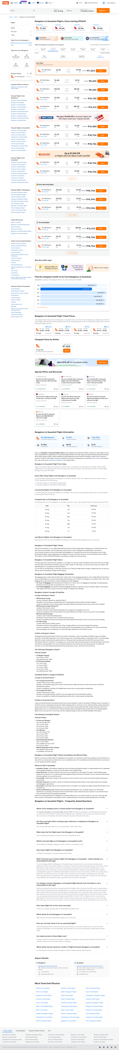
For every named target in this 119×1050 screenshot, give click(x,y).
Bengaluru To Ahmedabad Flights (19, 111)
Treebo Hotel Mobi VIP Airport (18, 245)
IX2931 (41, 82)
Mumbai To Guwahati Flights (18, 134)
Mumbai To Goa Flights (43, 988)
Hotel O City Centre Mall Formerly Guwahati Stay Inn (19, 309)
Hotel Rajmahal (15, 295)
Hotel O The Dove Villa (16, 316)
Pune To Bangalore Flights (93, 1020)
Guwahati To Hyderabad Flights (19, 173)
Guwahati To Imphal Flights (18, 171)
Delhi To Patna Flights (67, 1010)
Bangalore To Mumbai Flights (94, 1006)
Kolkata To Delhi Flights (93, 999)
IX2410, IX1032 (43, 164)
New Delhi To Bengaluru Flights (19, 192)
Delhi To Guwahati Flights (43, 1020)
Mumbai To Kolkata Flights (69, 1002)
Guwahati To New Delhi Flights (19, 162)
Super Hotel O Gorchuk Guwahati (19, 293)
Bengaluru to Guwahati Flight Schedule (21, 231)
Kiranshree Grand (15, 260)
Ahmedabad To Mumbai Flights (70, 1017)
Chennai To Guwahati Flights (18, 141)
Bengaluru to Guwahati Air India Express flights (19, 87)
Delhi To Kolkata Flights (68, 999)
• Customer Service (56, 1047)
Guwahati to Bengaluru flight (57, 460)
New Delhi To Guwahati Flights (19, 130)
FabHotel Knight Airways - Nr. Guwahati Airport (21, 267)
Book (101, 71)
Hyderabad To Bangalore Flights (95, 995)
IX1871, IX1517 (43, 108)
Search (102, 10)
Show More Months (42, 307)
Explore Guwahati (15, 226)
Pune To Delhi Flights (92, 991)
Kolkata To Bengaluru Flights (18, 196)
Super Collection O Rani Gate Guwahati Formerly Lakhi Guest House (21, 278)
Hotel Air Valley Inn (15, 248)
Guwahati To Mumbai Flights (18, 166)
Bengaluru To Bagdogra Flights (19, 116)
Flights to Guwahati (16, 222)
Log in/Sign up (111, 3)
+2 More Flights (72, 253)
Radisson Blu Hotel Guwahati (18, 243)
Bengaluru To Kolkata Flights (18, 104)
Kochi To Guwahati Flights (17, 148)
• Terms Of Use (45, 1047)
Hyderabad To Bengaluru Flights (19, 199)
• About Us (63, 1047)
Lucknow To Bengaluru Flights (18, 210)
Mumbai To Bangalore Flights (94, 1002)
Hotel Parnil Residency (17, 264)
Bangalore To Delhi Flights (44, 995)
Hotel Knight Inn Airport (17, 250)
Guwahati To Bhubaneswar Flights (20, 182)
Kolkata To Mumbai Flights (69, 1013)
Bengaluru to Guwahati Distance (19, 233)
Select (67, 350)
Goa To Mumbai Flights (93, 1013)
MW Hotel (13, 306)
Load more (72, 178)
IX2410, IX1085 (43, 145)
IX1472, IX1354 (43, 99)
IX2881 (41, 91)
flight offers (78, 826)
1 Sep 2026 (95, 437)
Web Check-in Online (16, 229)
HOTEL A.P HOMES (15, 299)
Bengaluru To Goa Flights (17, 102)
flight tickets (96, 458)
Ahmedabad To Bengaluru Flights (19, 201)
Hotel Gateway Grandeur (17, 291)
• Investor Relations (69, 1047)
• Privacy (40, 1047)
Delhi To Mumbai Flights (93, 988)
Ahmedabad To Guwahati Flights (19, 146)
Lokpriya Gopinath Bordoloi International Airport (90, 966)
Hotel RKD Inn (14, 273)
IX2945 (43, 71)
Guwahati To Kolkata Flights (18, 164)
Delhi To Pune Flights (67, 995)
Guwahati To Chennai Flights (18, 169)
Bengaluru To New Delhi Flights (19, 100)
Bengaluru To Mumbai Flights (18, 113)
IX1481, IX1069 (43, 173)
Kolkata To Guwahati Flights (18, 132)
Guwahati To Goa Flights (17, 178)
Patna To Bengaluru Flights (18, 208)
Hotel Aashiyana (15, 275)
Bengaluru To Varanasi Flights (18, 107)
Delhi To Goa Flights (42, 991)
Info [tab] (49, 1030)
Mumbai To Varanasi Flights (94, 1010)
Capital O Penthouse (16, 258)
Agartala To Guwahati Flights (18, 150)
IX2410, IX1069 (43, 136)
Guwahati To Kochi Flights (17, 175)
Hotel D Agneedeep (16, 312)
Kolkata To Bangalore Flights (44, 1013)
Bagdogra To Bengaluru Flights (19, 205)
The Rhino (13, 262)
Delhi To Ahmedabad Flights (44, 1006)
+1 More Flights (72, 215)
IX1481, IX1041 (45, 200)
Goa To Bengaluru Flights (17, 203)
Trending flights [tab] (20, 1030)
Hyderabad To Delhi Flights (69, 1006)
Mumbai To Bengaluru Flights (18, 194)
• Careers (50, 1047)
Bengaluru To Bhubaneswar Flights (20, 118)
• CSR (75, 1047)
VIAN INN (13, 302)
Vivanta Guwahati (15, 297)
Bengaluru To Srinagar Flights (18, 120)
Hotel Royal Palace (16, 252)
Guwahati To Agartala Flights (18, 180)
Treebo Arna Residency (17, 314)
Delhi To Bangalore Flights (68, 991)
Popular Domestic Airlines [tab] (36, 1030)
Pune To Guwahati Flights (17, 143)
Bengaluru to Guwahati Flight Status (20, 224)
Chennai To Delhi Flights (43, 999)
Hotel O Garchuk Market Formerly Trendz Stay (19, 255)
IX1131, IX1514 (43, 127)
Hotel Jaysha (14, 270)
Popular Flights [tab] (7, 1030)
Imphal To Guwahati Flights (18, 139)
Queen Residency (15, 288)
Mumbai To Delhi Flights (68, 988)
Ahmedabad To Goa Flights (44, 1017)
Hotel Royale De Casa (16, 304)
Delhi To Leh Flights (42, 1010)
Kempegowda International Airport (47, 966)
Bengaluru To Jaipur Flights (18, 109)
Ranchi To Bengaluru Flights (18, 212)
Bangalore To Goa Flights (68, 1020)
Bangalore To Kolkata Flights (94, 1017)
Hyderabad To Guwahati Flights (19, 137)
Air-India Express (47, 437)
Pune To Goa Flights (42, 1002)
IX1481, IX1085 (45, 209)
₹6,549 (69, 437)
